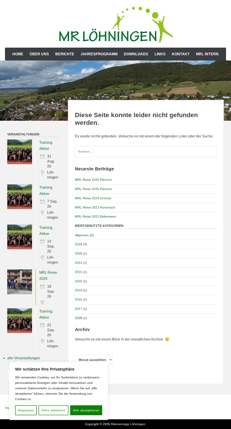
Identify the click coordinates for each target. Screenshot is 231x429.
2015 (78, 272)
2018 (78, 244)
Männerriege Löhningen (128, 424)
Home (17, 54)
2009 (78, 253)
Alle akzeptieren (86, 410)
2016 (78, 299)
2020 (78, 281)
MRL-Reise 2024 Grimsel (93, 198)
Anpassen (26, 410)
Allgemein (82, 235)
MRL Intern (207, 54)
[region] (58, 391)
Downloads (136, 54)
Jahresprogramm (99, 54)
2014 (78, 262)
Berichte (64, 54)
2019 (78, 290)
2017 (78, 309)
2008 (78, 318)
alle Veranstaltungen (23, 358)
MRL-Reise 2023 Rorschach (95, 207)
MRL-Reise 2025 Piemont (93, 179)
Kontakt (181, 54)
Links (160, 54)
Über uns (39, 54)
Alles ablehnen (54, 410)
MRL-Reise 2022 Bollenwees (95, 216)
